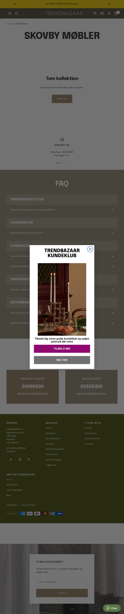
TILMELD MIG (62, 348)
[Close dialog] (90, 249)
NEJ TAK (62, 360)
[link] (62, 299)
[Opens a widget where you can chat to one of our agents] (112, 608)
